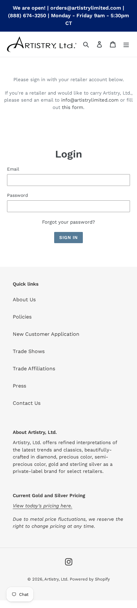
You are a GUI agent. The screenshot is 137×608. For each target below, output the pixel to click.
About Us (24, 299)
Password (17, 195)
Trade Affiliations (34, 369)
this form (72, 107)
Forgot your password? (68, 222)
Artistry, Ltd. (56, 579)
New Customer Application (46, 334)
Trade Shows (29, 351)
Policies (22, 317)
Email (13, 169)
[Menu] (126, 44)
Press (19, 386)
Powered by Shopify (90, 579)
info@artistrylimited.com (90, 100)
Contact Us (26, 403)
